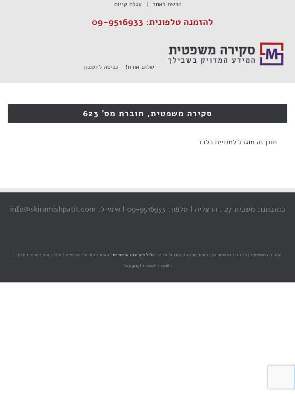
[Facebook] (164, 239)
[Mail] (118, 239)
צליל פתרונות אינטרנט (133, 255)
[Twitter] (149, 239)
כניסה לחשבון (105, 67)
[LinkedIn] (134, 239)
